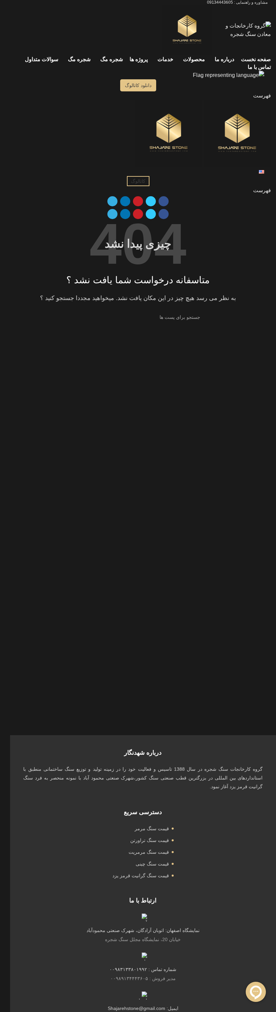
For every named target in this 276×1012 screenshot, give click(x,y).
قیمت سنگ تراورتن (149, 840)
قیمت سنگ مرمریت (149, 852)
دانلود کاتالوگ (138, 85)
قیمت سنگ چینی (152, 864)
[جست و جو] (78, 317)
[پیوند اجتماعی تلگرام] (112, 201)
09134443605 (220, 2)
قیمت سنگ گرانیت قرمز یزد (140, 875)
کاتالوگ (138, 181)
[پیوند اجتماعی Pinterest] (138, 201)
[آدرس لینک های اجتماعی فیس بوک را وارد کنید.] (164, 201)
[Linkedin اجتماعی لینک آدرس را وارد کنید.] (125, 201)
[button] (230, 75)
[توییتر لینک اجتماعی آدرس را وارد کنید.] (151, 201)
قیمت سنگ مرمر (152, 828)
